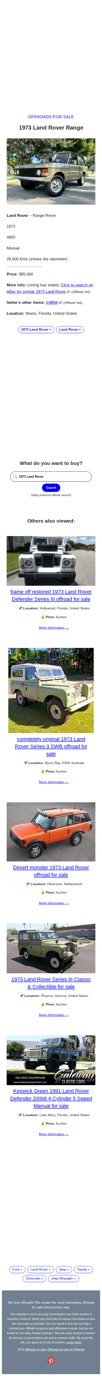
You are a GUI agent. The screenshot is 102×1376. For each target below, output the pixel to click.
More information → (54, 627)
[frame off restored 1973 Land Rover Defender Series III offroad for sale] (51, 584)
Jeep (62, 1269)
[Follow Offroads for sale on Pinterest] (51, 1363)
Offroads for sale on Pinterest (66, 1349)
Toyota (82, 1269)
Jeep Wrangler (62, 1278)
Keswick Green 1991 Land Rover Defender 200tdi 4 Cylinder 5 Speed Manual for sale (51, 1098)
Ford (15, 1269)
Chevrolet (33, 1278)
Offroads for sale (51, 116)
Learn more (73, 1342)
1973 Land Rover (34, 329)
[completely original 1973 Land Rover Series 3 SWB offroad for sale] (51, 732)
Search (51, 487)
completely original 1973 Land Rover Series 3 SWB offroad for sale (51, 746)
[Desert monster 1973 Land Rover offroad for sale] (51, 860)
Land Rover (68, 329)
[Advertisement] (51, 53)
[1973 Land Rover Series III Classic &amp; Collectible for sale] (51, 972)
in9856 (52, 302)
